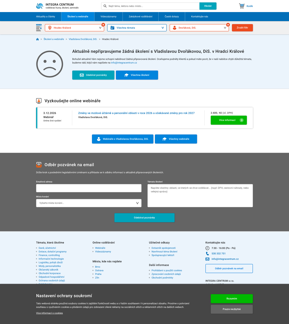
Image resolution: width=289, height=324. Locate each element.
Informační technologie (51, 258)
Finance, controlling (49, 255)
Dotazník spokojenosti (164, 248)
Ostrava (99, 270)
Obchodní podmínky (162, 277)
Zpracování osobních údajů (166, 274)
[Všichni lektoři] (228, 25)
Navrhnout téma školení (164, 251)
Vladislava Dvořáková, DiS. (83, 39)
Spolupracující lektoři (163, 255)
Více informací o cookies (49, 313)
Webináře (100, 248)
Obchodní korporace (50, 273)
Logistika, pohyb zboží (51, 262)
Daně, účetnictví (47, 248)
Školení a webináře (54, 39)
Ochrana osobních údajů (52, 280)
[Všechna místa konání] (103, 25)
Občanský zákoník (48, 269)
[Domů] (37, 39)
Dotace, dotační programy (53, 251)
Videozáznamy (103, 251)
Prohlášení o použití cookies (167, 270)
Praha (98, 274)
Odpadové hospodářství (51, 276)
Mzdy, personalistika (50, 266)
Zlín (97, 277)
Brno (97, 266)
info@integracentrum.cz (124, 62)
